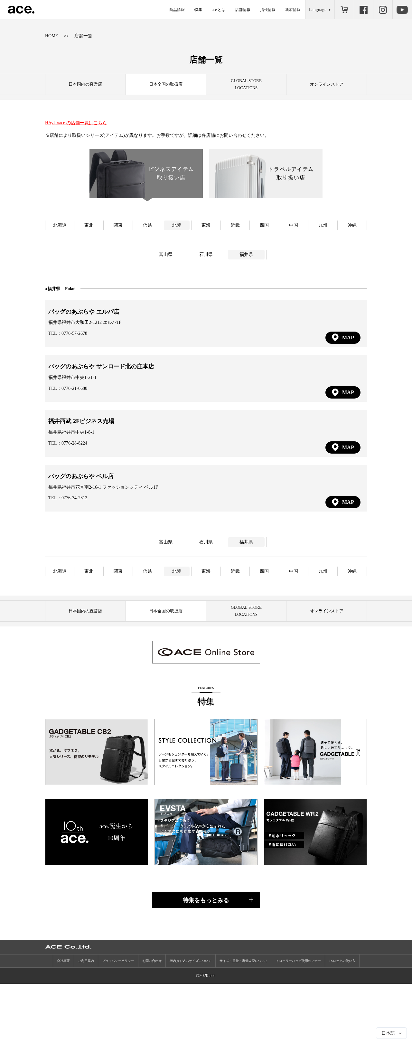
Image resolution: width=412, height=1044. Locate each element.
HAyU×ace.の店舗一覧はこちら (76, 122)
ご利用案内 (86, 961)
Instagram (382, 9)
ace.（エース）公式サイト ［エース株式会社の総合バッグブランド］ (21, 9)
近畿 (235, 225)
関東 (118, 225)
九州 (322, 225)
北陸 (176, 225)
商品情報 (177, 9)
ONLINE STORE (344, 9)
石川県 (206, 254)
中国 (293, 225)
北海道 (60, 225)
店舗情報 (242, 9)
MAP (348, 337)
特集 (198, 9)
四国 (264, 225)
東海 (206, 225)
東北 (88, 225)
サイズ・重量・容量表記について (244, 961)
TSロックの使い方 (342, 961)
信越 (147, 225)
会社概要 (63, 961)
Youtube (402, 9)
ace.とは (218, 9)
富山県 (166, 254)
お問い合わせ (152, 961)
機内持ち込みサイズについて (190, 961)
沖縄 (352, 225)
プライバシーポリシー (118, 961)
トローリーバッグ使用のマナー (298, 961)
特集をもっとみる (206, 900)
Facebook (363, 9)
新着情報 (293, 9)
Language (317, 9)
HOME (51, 35)
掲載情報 (268, 9)
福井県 (246, 254)
